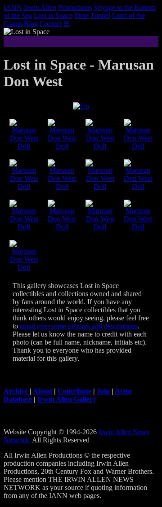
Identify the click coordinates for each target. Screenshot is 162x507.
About (42, 391)
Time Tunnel (92, 15)
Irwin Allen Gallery (66, 399)
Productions (75, 7)
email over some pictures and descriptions (79, 326)
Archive (16, 391)
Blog (31, 23)
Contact (51, 23)
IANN (13, 7)
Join (103, 391)
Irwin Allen (40, 7)
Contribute (74, 391)
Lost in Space (53, 15)
